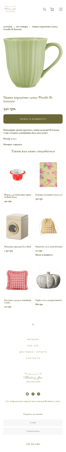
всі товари (22, 26)
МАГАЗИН (33, 339)
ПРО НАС (33, 346)
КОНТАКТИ (33, 358)
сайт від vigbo (33, 444)
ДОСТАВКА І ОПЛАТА (33, 352)
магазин (7, 26)
